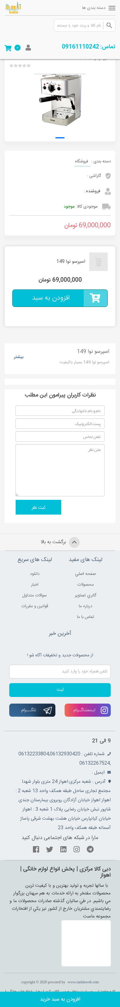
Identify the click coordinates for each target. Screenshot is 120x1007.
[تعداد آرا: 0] (11, 65)
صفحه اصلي (85, 574)
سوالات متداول (34, 595)
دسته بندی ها (94, 8)
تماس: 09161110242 (88, 47)
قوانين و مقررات (34, 606)
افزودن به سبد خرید (60, 999)
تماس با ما (85, 617)
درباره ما (85, 606)
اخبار (34, 584)
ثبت (60, 690)
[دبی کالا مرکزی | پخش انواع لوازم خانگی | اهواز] (21, 8)
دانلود (35, 574)
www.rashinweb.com (83, 982)
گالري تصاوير (85, 595)
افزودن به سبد (51, 298)
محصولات (85, 584)
